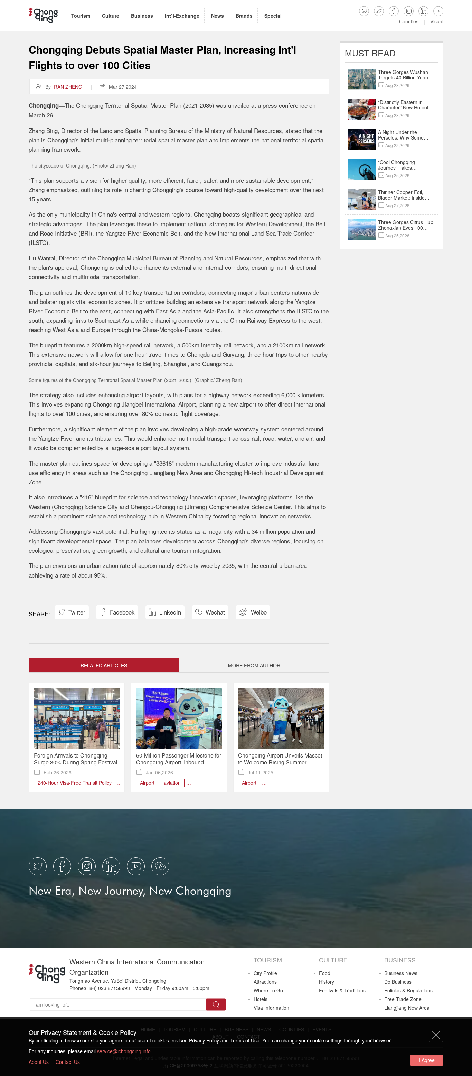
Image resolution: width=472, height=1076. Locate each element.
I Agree (427, 1060)
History (326, 981)
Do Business (398, 981)
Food (324, 973)
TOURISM (268, 959)
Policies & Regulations (408, 990)
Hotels (260, 999)
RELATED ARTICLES (104, 665)
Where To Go (268, 990)
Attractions (265, 981)
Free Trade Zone (403, 999)
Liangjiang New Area (406, 1007)
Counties (408, 21)
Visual (436, 21)
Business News (400, 973)
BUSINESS (400, 959)
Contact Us (68, 1061)
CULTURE (333, 959)
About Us (39, 1061)
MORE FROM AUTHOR (254, 665)
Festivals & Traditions (342, 990)
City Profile (265, 973)
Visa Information (271, 1007)
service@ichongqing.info (124, 1051)
